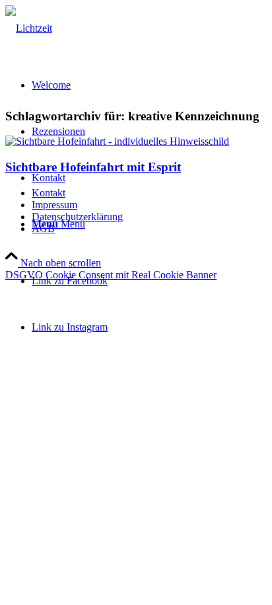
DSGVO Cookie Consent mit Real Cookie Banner (111, 274)
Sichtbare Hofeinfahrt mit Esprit (93, 167)
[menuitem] (149, 193)
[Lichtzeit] (28, 28)
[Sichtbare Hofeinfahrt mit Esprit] (117, 141)
